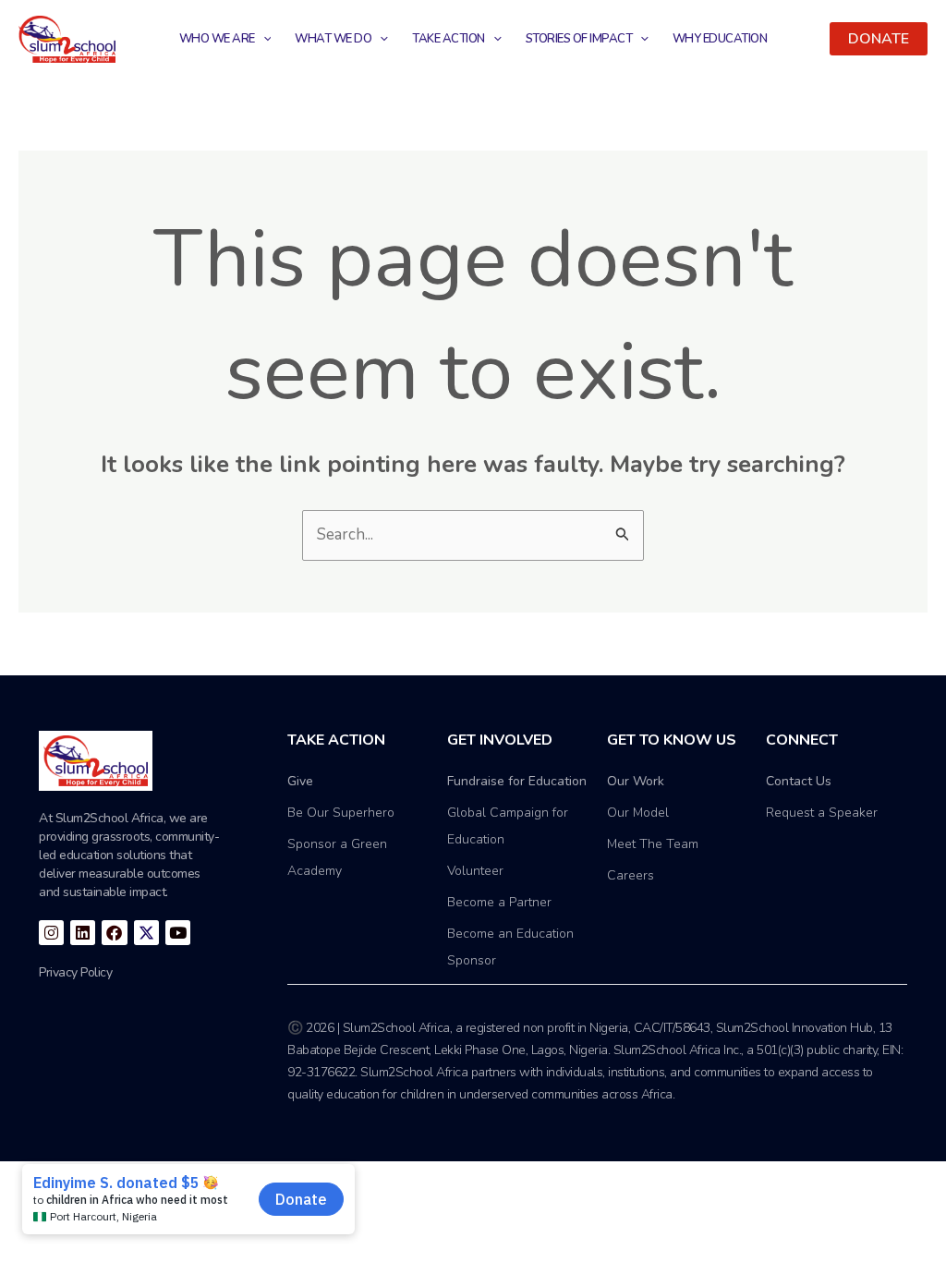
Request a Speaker (822, 812)
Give (300, 781)
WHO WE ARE (217, 38)
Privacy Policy (75, 972)
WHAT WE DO (333, 38)
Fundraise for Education (517, 781)
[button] (879, 38)
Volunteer (475, 871)
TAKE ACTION (448, 38)
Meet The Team (652, 844)
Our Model (638, 812)
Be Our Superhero (340, 812)
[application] (263, 39)
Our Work (635, 781)
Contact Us (798, 781)
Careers (630, 875)
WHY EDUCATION (720, 38)
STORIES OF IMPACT (579, 38)
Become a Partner (499, 902)
